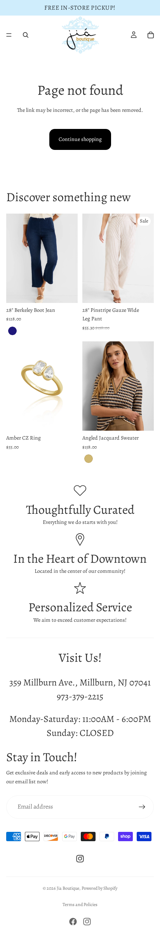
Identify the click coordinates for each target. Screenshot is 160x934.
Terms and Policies (80, 904)
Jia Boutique (68, 888)
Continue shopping (80, 139)
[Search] (25, 34)
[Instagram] (80, 858)
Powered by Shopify (99, 888)
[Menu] (9, 35)
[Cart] (150, 34)
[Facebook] (73, 921)
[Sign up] (142, 807)
